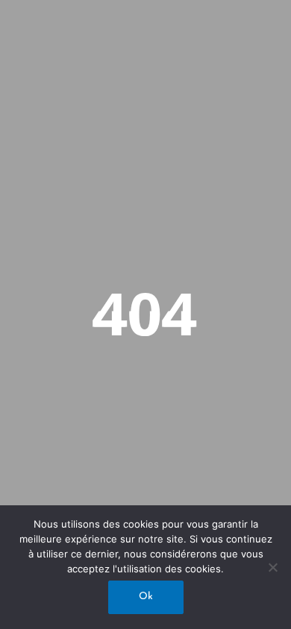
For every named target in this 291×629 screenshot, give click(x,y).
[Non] (272, 567)
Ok (146, 596)
